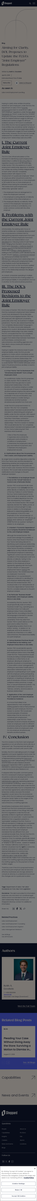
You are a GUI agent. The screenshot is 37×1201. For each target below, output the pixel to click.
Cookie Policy (29, 1178)
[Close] (35, 1169)
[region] (18, 1183)
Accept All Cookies (18, 1196)
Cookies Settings (18, 1184)
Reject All (18, 1190)
